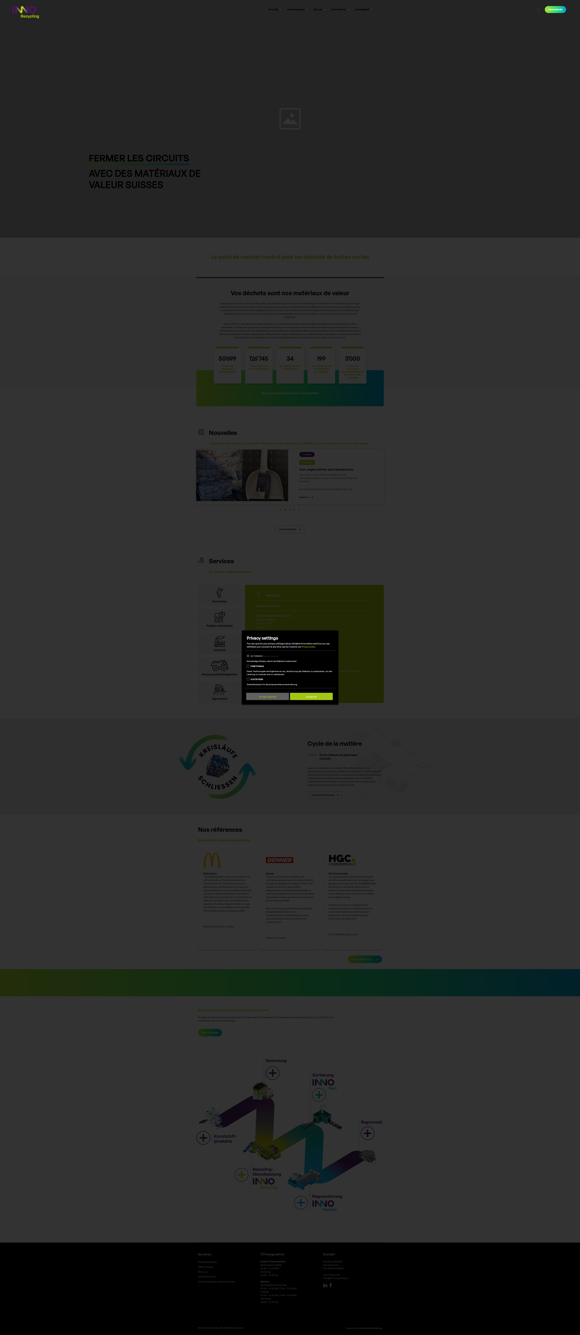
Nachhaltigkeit (362, 9)
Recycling (273, 9)
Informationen (339, 9)
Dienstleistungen (296, 9)
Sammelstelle (555, 9)
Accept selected (267, 697)
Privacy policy (308, 647)
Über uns (318, 9)
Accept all (311, 697)
